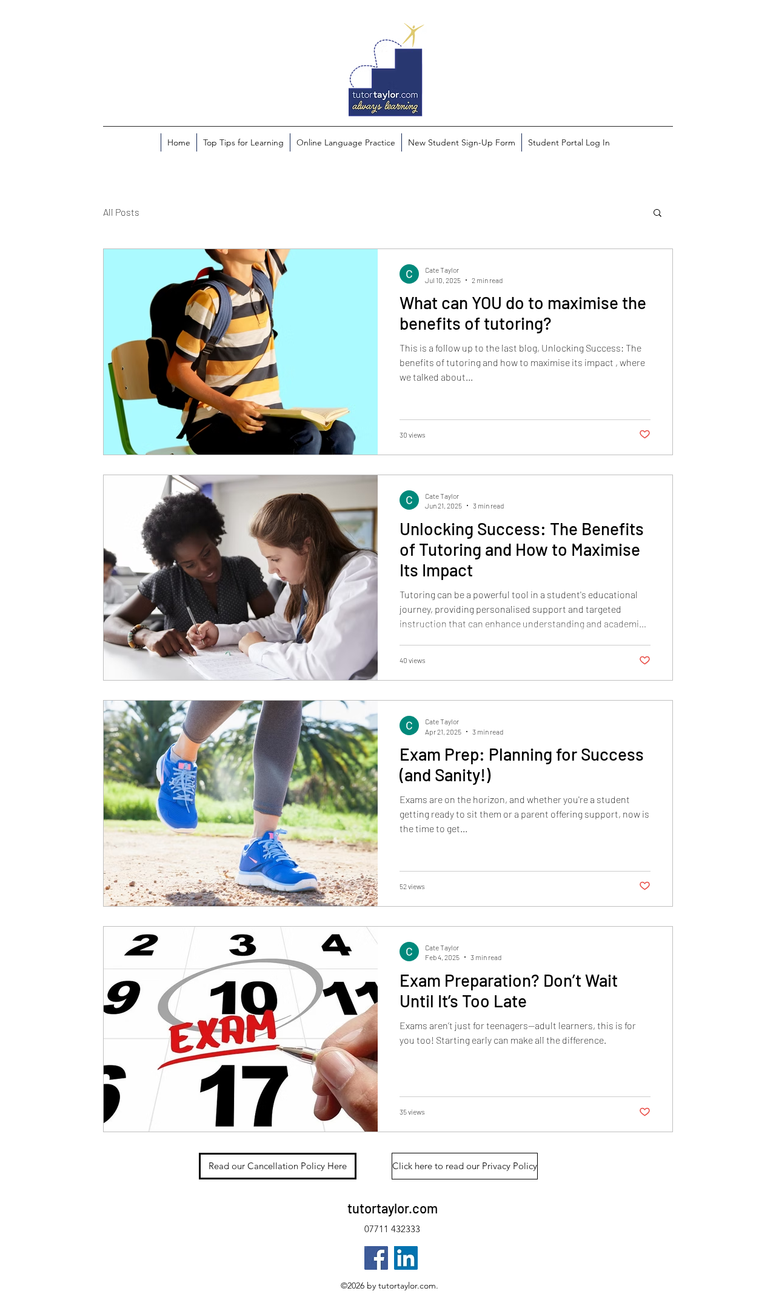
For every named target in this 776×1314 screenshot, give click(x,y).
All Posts (121, 212)
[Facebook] (376, 1258)
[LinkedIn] (406, 1258)
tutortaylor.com (392, 1208)
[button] (657, 213)
